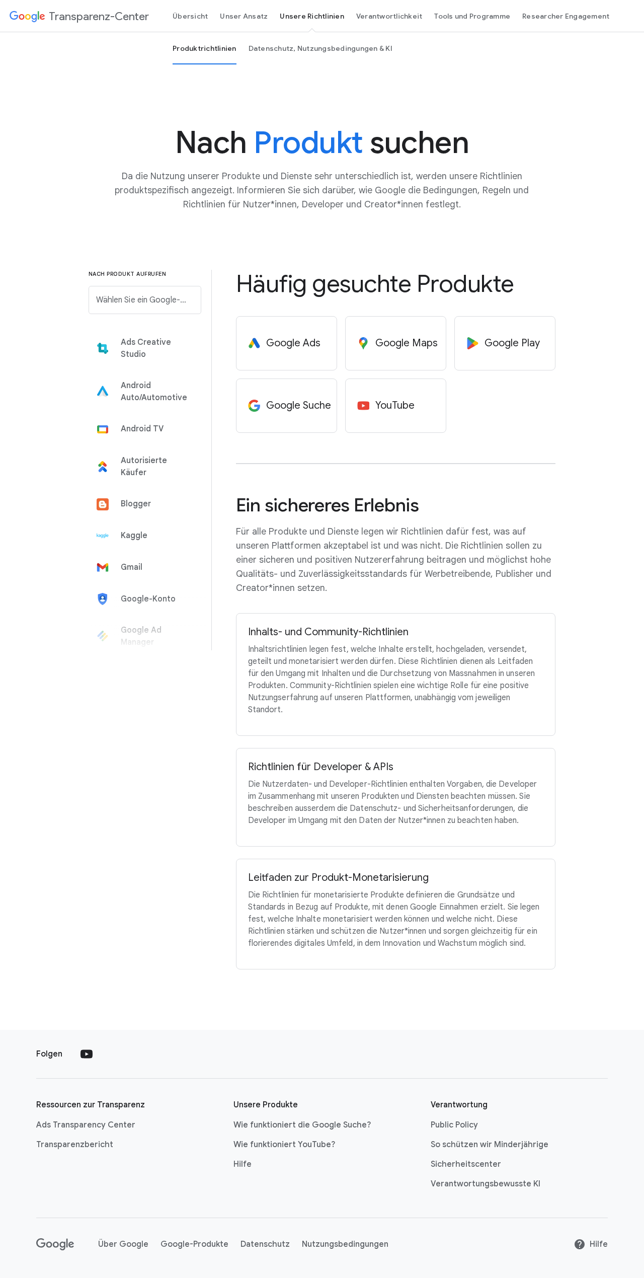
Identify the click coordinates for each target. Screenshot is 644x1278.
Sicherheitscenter (466, 1164)
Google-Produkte (194, 1244)
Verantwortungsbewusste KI (485, 1184)
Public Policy (454, 1125)
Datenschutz (265, 1244)
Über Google (123, 1244)
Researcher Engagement (565, 16)
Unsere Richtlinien (312, 16)
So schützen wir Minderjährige (489, 1145)
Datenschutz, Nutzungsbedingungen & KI (320, 48)
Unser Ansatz (244, 16)
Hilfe (242, 1164)
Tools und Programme (472, 16)
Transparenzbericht (74, 1145)
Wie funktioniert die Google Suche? (302, 1125)
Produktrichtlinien (204, 48)
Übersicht (190, 16)
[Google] (55, 1244)
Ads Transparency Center (85, 1125)
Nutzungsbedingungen (345, 1244)
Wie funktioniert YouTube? (284, 1145)
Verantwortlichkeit (389, 16)
